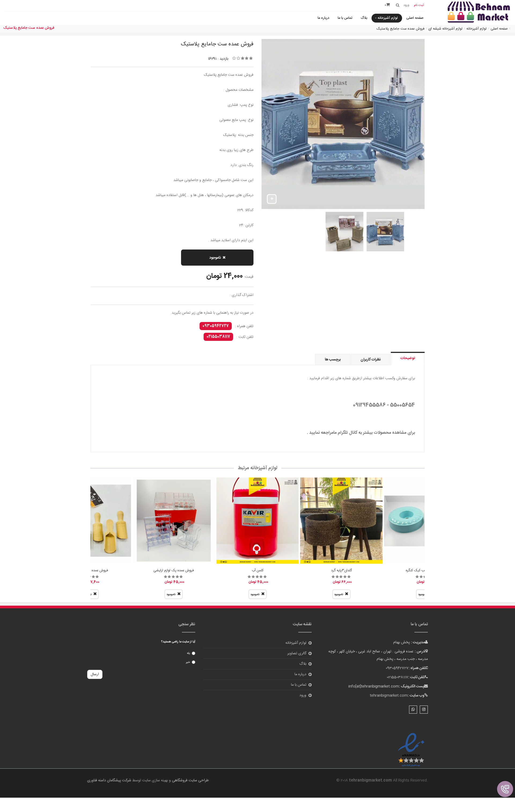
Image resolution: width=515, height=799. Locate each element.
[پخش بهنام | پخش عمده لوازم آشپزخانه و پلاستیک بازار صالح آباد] (479, 12)
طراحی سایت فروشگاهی (190, 780)
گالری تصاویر (296, 653)
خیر (188, 662)
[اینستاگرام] (424, 710)
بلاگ (364, 18)
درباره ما (323, 18)
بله (188, 653)
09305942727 (216, 326)
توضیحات (407, 358)
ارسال (95, 674)
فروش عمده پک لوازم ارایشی (173, 570)
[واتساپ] (413, 710)
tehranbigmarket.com (389, 695)
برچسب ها (333, 359)
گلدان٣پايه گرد (341, 570)
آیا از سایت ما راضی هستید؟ (178, 641)
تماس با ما (345, 18)
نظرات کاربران (370, 359)
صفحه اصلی (415, 18)
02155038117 (218, 337)
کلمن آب (257, 570)
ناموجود (215, 258)
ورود (302, 695)
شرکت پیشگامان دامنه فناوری (109, 780)
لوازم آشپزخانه (388, 18)
